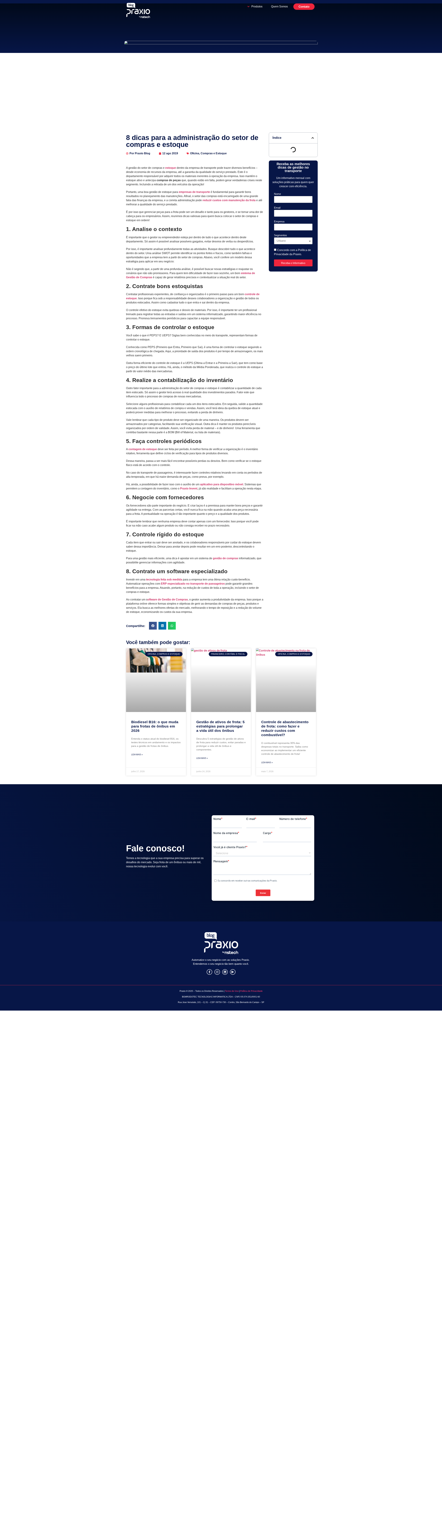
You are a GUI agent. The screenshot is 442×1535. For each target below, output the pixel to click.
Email (277, 207)
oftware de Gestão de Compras (167, 599)
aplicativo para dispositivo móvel (221, 484)
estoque (170, 167)
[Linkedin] (225, 972)
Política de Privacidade (251, 991)
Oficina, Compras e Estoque (208, 153)
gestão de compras (225, 558)
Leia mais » (137, 754)
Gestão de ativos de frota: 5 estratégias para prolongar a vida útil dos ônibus (220, 726)
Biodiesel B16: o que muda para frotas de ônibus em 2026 (154, 726)
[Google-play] (233, 972)
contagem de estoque (142, 449)
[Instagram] (217, 972)
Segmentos (280, 235)
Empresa (279, 221)
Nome (277, 194)
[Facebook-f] (209, 972)
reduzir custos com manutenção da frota (229, 200)
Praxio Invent (188, 488)
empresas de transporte (194, 191)
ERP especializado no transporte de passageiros (193, 583)
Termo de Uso (231, 991)
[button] (153, 626)
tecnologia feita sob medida (164, 579)
